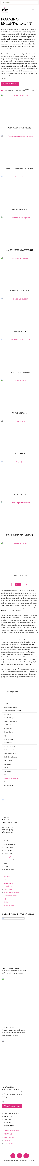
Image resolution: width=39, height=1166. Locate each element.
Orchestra (7, 775)
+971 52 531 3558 (8, 827)
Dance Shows (9, 732)
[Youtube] (26, 1155)
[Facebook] (12, 1155)
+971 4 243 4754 (8, 830)
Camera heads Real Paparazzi (19, 250)
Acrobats (7, 703)
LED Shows (8, 760)
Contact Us (9, 1126)
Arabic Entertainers (10, 707)
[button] (19, 874)
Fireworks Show (9, 746)
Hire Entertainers (11, 1113)
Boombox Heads (19, 209)
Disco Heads (19, 454)
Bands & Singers (9, 718)
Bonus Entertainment (11, 721)
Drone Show (8, 739)
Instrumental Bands (10, 750)
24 (32, 90)
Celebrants (7, 725)
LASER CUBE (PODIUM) (10, 968)
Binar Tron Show (8, 1028)
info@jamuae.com (7, 832)
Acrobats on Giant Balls (19, 128)
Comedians (8, 728)
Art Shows (7, 714)
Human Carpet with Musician (19, 535)
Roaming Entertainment (11, 778)
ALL (36, 90)
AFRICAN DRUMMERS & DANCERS (19, 169)
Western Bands (9, 869)
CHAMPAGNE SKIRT (19, 331)
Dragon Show (19, 494)
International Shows (10, 753)
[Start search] (2, 2)
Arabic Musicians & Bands (12, 711)
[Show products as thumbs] (2, 90)
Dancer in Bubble (19, 413)
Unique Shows (9, 785)
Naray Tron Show (8, 1087)
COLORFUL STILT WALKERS (19, 372)
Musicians (7, 771)
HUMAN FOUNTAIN (19, 576)
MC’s (6, 866)
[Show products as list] (6, 90)
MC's (6, 768)
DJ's (5, 736)
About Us (8, 1116)
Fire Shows (8, 743)
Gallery (7, 1123)
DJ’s (5, 863)
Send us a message (10, 84)
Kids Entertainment (10, 757)
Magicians (7, 764)
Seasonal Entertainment (11, 782)
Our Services (9, 1120)
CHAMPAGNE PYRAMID (19, 291)
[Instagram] (19, 1155)
